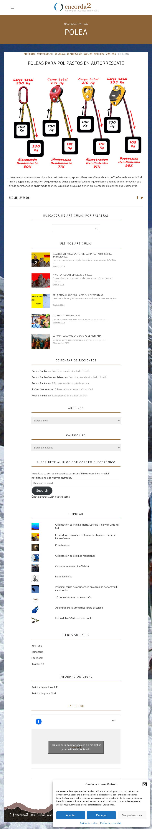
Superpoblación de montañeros (70, 395)
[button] (144, 784)
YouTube (37, 645)
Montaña (111, 53)
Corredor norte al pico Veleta (72, 566)
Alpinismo (30, 53)
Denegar (101, 815)
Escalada (60, 53)
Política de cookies (89, 823)
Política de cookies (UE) (45, 687)
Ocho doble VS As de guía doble (73, 617)
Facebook (37, 657)
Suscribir (42, 490)
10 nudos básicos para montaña (73, 597)
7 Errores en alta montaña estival (70, 383)
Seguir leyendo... (20, 197)
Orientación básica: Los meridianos (75, 555)
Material (99, 53)
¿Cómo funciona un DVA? (66, 315)
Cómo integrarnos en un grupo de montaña (77, 335)
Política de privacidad (110, 823)
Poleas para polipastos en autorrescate (76, 63)
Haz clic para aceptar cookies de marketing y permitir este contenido (76, 747)
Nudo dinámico (63, 576)
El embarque (62, 545)
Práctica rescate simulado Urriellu (72, 274)
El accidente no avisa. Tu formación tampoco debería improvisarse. (82, 255)
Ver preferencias (132, 815)
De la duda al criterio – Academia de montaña (78, 295)
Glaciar (88, 53)
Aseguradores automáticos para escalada (79, 607)
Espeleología (74, 53)
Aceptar (70, 815)
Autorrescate (45, 53)
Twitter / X (38, 663)
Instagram (37, 651)
